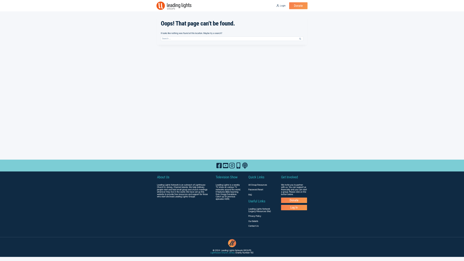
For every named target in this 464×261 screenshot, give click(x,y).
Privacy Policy (254, 216)
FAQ (250, 195)
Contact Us (253, 226)
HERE (226, 199)
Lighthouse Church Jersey (222, 252)
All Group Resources (257, 185)
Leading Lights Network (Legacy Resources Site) (259, 210)
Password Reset (255, 189)
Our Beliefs (253, 221)
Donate (298, 5)
